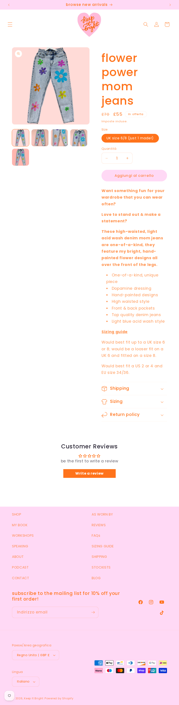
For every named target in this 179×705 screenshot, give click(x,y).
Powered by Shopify (59, 698)
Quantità (109, 148)
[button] (10, 24)
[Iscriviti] (93, 612)
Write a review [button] (89, 473)
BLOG (96, 578)
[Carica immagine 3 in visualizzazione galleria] (59, 137)
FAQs (96, 535)
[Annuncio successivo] (170, 5)
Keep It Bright (33, 698)
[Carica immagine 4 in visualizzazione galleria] (78, 137)
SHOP (16, 514)
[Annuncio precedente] (9, 5)
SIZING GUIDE (103, 546)
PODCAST (20, 567)
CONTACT (20, 578)
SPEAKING (20, 546)
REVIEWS (99, 525)
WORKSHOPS (23, 535)
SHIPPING (99, 556)
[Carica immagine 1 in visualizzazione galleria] (20, 137)
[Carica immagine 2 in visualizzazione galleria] (39, 137)
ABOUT (18, 556)
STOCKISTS (101, 567)
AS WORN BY (102, 514)
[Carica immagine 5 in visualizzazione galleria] (20, 157)
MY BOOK (20, 525)
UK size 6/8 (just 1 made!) (130, 138)
